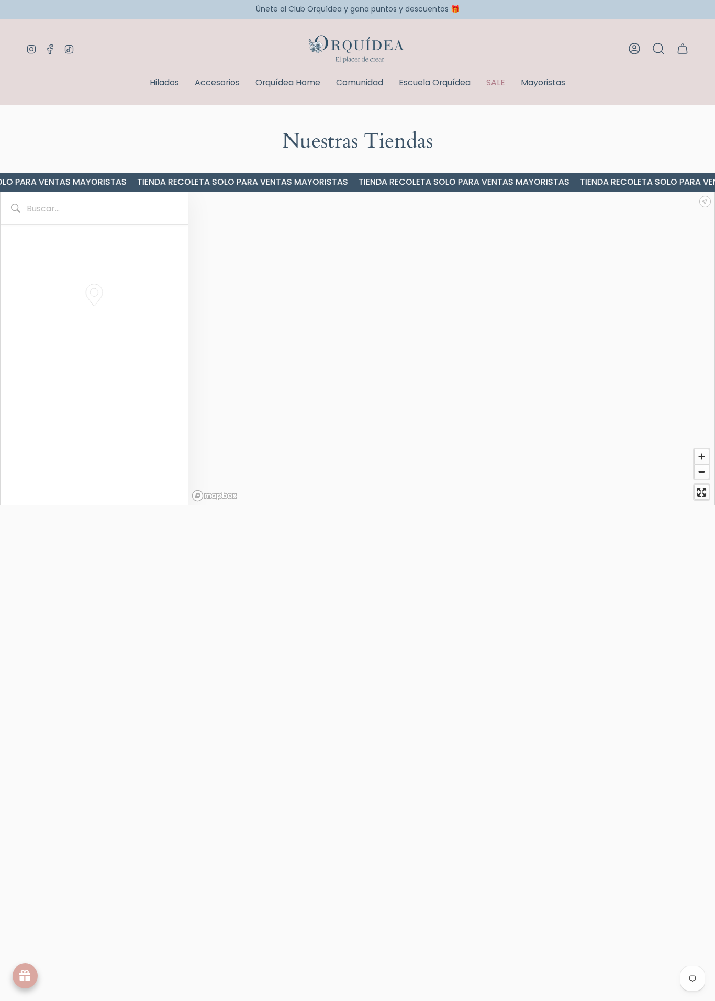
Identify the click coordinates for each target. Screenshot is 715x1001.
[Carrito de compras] (683, 49)
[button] (164, 83)
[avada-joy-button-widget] (25, 975)
